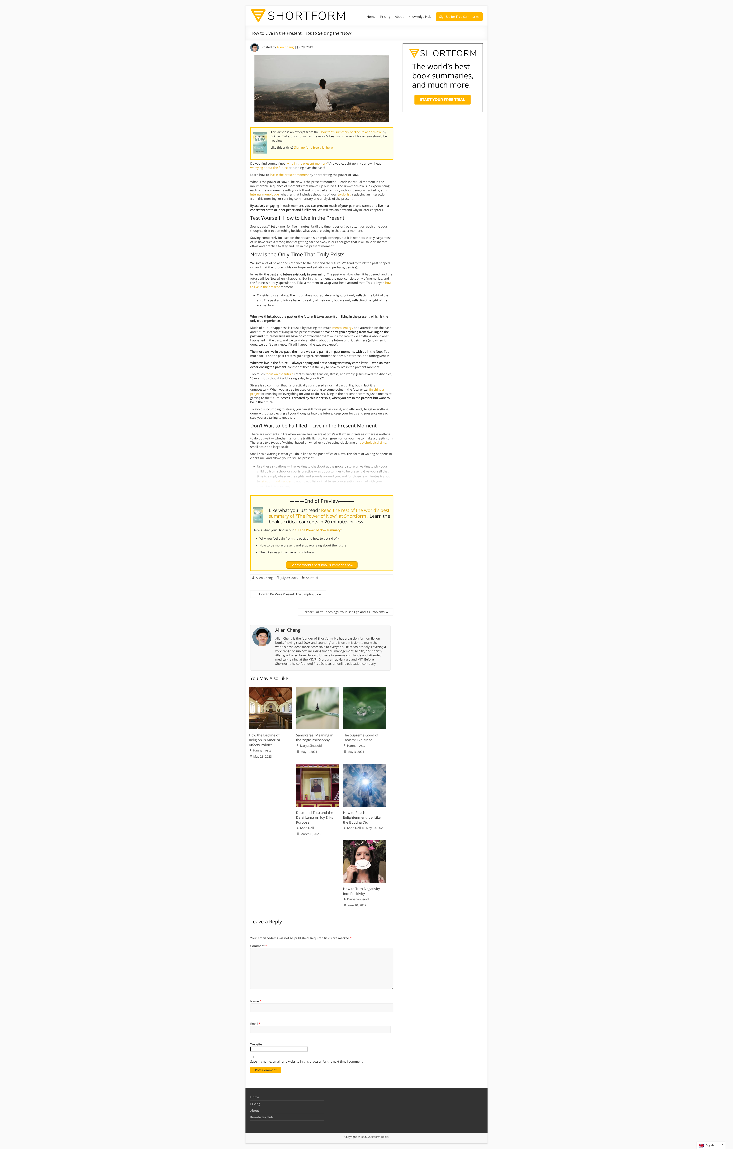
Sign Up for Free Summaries (459, 16)
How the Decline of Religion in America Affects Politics (264, 740)
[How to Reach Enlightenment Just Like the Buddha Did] (364, 766)
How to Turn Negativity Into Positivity (361, 891)
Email (255, 1024)
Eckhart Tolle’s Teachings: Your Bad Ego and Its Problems (345, 612)
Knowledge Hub (419, 16)
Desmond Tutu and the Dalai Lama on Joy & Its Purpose (314, 817)
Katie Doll (307, 828)
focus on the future (279, 374)
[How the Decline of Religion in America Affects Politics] (270, 689)
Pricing (385, 16)
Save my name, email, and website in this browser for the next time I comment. (306, 1061)
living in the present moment (306, 163)
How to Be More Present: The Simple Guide (288, 594)
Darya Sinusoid (311, 745)
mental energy (342, 328)
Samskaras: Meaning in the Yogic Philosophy (314, 737)
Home (371, 16)
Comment (258, 946)
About (399, 16)
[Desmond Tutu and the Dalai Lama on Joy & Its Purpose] (317, 766)
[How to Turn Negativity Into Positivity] (364, 842)
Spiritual (312, 578)
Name (255, 1001)
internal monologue (264, 194)
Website (256, 1044)
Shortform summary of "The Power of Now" (351, 132)
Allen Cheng (285, 47)
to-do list (344, 194)
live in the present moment (289, 175)
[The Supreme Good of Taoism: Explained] (364, 689)
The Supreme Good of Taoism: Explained (360, 737)
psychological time (373, 442)
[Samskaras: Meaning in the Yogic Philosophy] (317, 689)
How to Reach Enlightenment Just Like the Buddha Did (362, 817)
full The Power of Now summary (318, 530)
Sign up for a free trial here (313, 147)
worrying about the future (269, 168)
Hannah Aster (263, 750)
